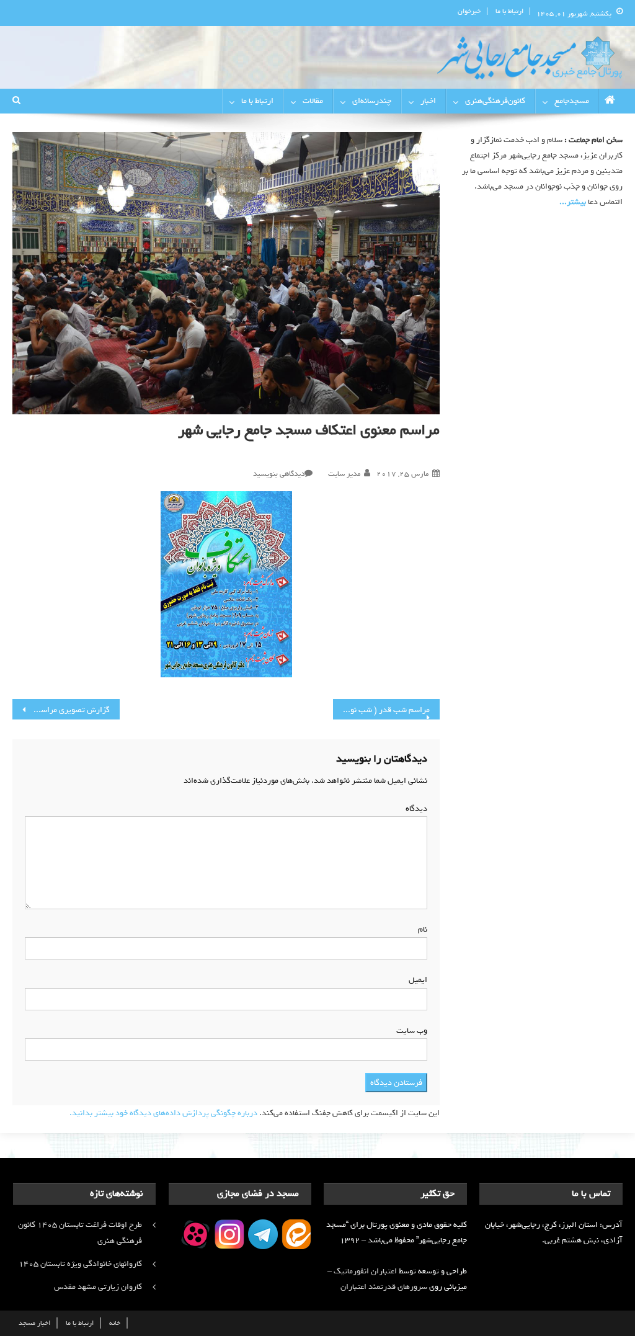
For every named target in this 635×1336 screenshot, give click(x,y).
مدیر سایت (344, 474)
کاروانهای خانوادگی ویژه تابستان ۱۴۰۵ (80, 1263)
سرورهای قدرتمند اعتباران (383, 1286)
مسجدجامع (571, 100)
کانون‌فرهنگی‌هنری (495, 100)
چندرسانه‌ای (371, 100)
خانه (114, 1323)
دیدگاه (414, 808)
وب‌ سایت (411, 1030)
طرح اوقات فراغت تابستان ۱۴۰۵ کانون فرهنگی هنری (80, 1232)
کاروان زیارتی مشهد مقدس (98, 1286)
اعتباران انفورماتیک (365, 1271)
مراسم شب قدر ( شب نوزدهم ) (381, 709)
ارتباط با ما (509, 11)
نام (420, 929)
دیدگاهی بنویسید (278, 474)
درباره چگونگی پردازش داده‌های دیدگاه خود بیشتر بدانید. (163, 1113)
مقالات (313, 100)
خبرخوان (469, 11)
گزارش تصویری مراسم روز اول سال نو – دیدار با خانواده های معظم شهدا (60, 709)
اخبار (428, 100)
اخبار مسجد (34, 1323)
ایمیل (415, 979)
